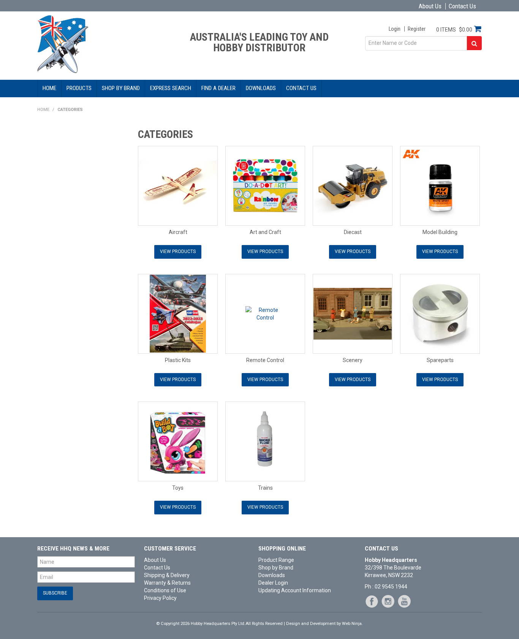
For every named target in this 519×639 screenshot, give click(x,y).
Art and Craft (265, 232)
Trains (265, 488)
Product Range (276, 560)
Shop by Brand (121, 88)
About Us (430, 6)
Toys (178, 488)
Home (49, 88)
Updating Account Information (294, 590)
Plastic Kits (178, 360)
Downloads (261, 88)
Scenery (352, 360)
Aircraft (178, 232)
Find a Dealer (218, 88)
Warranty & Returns (167, 583)
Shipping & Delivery (167, 575)
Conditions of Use (165, 590)
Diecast (353, 232)
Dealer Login (273, 583)
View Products (178, 251)
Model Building (439, 232)
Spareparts (440, 360)
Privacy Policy (160, 598)
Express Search (170, 88)
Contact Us (462, 6)
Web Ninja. (352, 623)
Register (417, 29)
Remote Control (265, 360)
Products (79, 88)
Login (394, 29)
